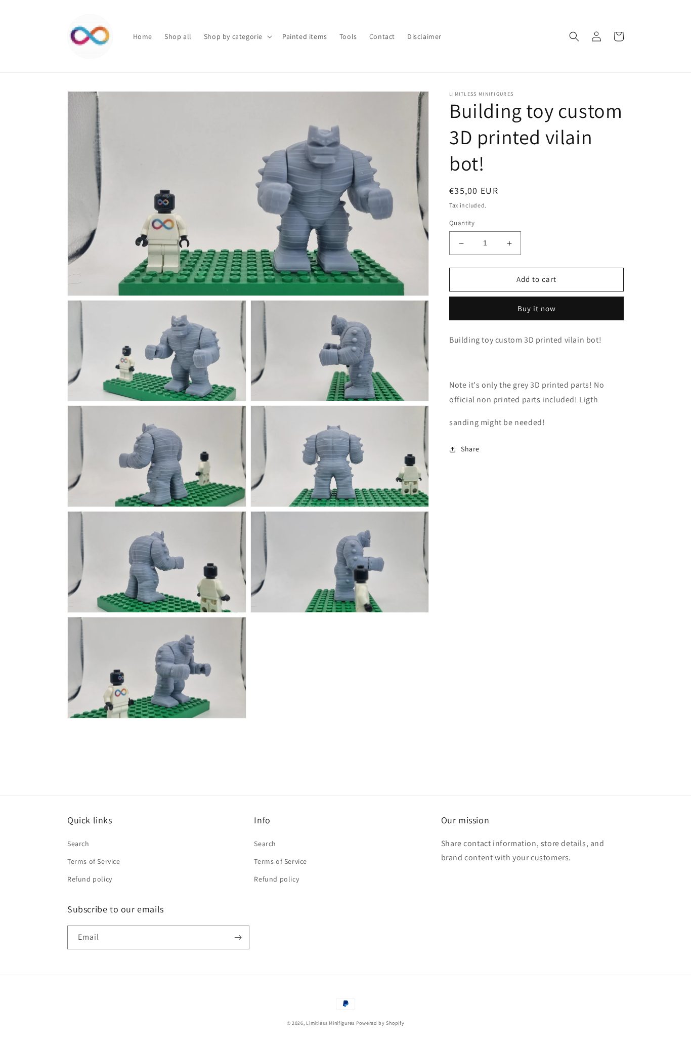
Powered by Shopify (380, 1023)
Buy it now (536, 308)
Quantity (461, 223)
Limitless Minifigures (330, 1023)
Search (78, 843)
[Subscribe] (238, 937)
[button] (237, 36)
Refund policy (89, 879)
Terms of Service (93, 861)
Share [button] (470, 448)
